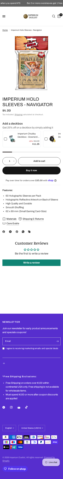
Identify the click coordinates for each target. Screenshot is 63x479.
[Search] (53, 16)
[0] (58, 16)
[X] (11, 232)
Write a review (31, 262)
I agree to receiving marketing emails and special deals (32, 348)
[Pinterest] (18, 232)
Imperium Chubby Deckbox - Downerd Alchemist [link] (27, 135)
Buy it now (31, 170)
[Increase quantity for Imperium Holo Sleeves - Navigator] (13, 161)
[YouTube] (21, 407)
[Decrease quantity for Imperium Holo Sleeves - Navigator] (5, 161)
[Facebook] (4, 232)
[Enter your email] (57, 341)
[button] (52, 139)
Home (5, 30)
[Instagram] (13, 407)
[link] (12, 139)
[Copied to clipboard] (30, 232)
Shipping (18, 114)
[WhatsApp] (24, 232)
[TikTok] (28, 407)
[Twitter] (6, 407)
